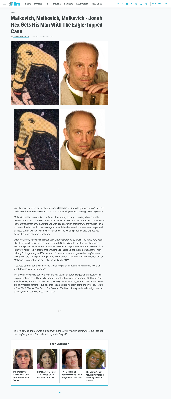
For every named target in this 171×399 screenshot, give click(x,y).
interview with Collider (57, 243)
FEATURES (97, 3)
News (13, 12)
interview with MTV (23, 249)
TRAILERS (56, 3)
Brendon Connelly (21, 37)
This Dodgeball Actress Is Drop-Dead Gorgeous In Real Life (72, 375)
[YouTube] (127, 4)
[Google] (136, 4)
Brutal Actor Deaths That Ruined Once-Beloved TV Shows (46, 375)
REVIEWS (68, 3)
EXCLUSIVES (82, 3)
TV (46, 3)
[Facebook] (118, 4)
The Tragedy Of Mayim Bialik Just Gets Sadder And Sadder (21, 376)
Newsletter (161, 3)
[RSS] (140, 4)
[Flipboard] (131, 4)
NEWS (28, 3)
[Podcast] (146, 4)
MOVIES (38, 3)
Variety (17, 208)
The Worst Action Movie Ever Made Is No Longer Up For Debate (95, 376)
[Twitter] (122, 4)
